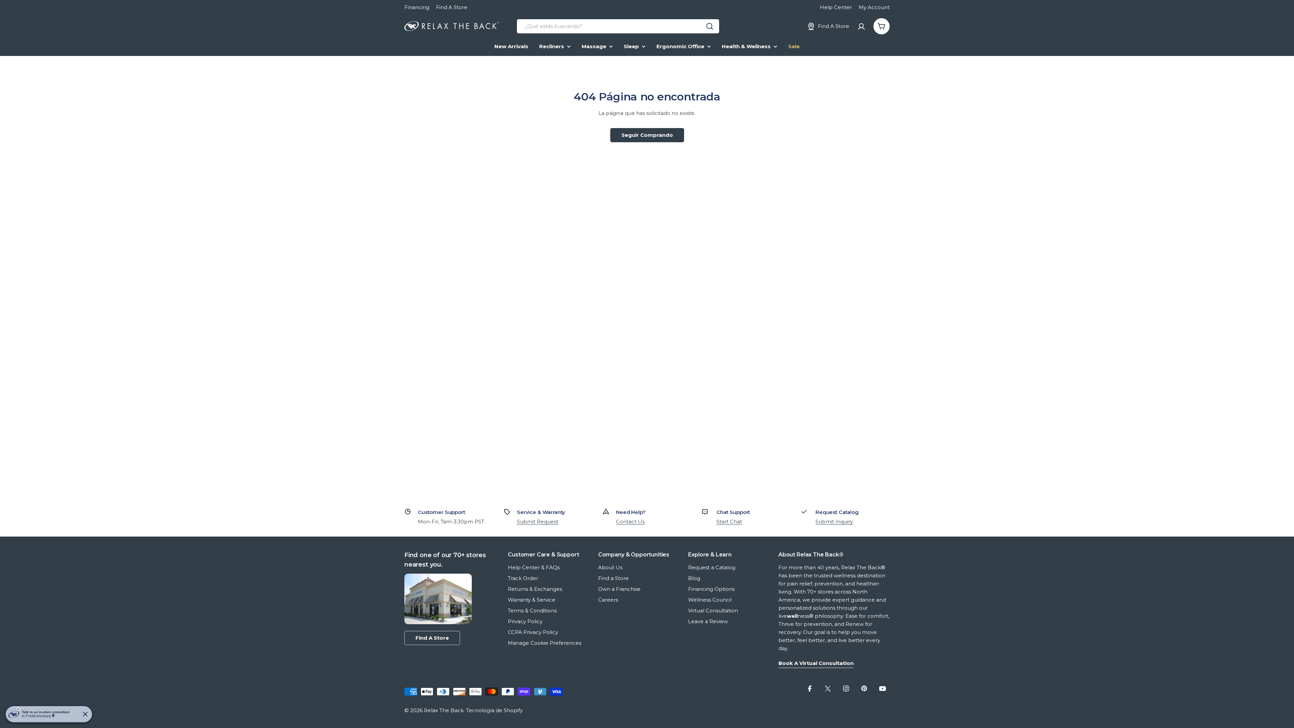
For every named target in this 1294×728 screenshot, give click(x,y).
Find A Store (451, 7)
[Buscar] (710, 26)
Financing (416, 7)
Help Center (836, 7)
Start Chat (729, 521)
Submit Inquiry (834, 521)
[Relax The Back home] (451, 26)
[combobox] (618, 26)
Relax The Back (444, 710)
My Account (874, 7)
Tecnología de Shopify (494, 710)
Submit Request (537, 521)
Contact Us (630, 521)
